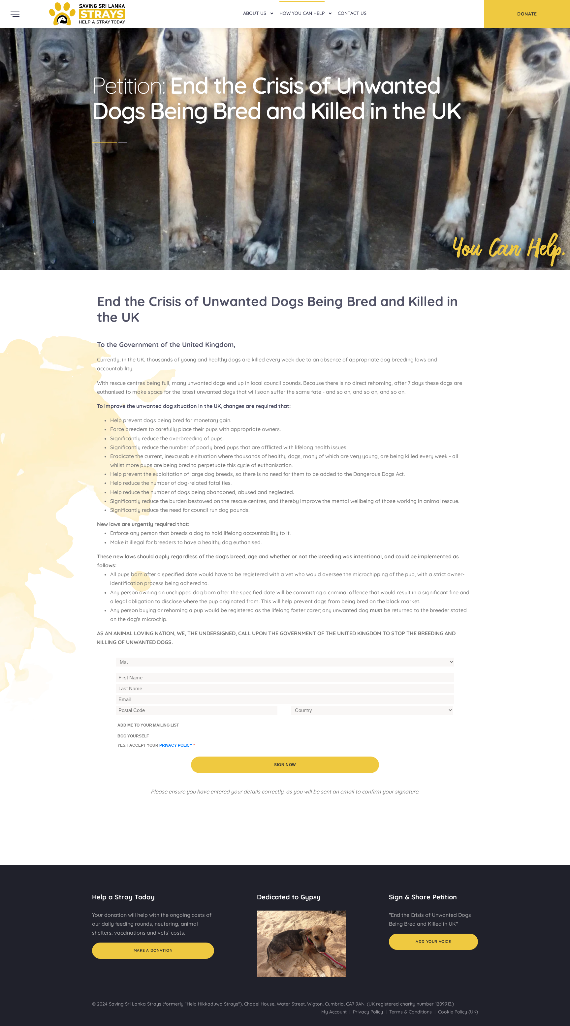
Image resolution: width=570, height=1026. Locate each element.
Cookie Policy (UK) (458, 1012)
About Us (254, 13)
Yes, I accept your (156, 745)
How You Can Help (302, 13)
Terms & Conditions (410, 1012)
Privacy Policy (368, 1012)
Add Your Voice (433, 941)
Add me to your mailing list (148, 725)
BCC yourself (133, 736)
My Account (334, 1012)
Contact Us (352, 13)
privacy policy (175, 745)
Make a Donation (153, 950)
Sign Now (285, 764)
